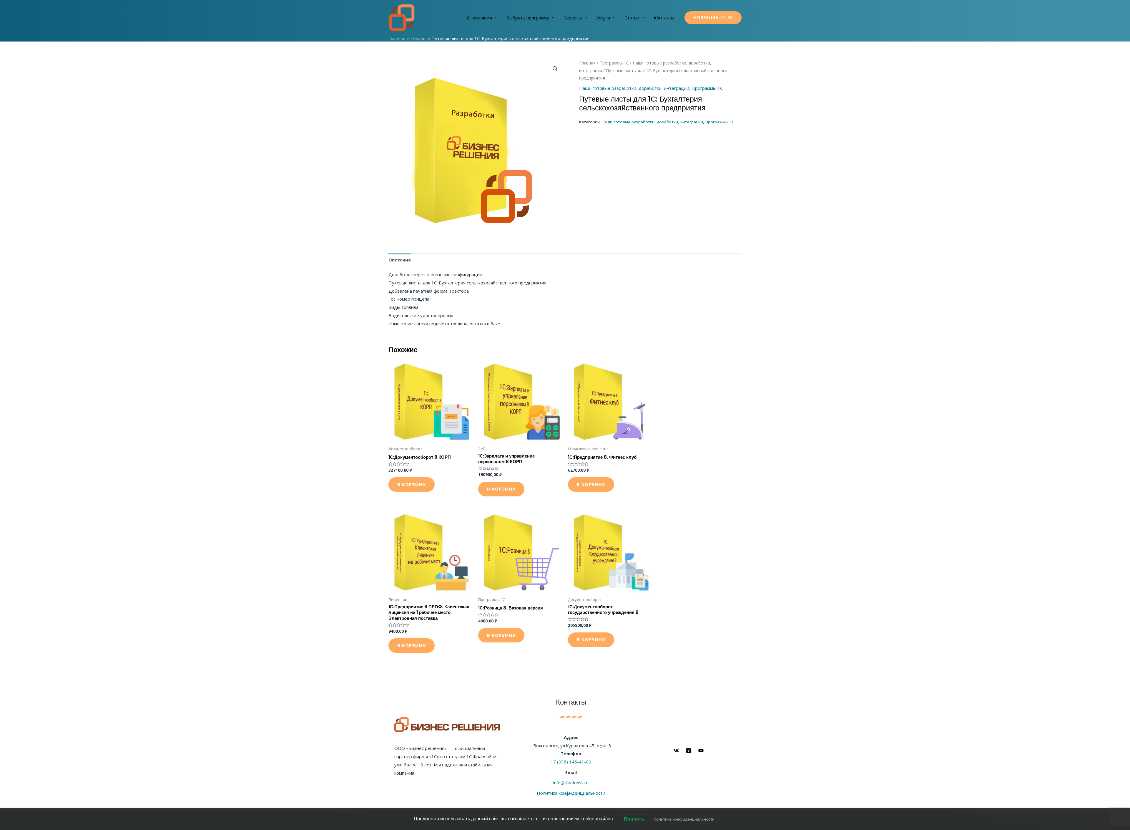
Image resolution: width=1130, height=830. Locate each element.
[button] (555, 69)
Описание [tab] (399, 260)
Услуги (603, 18)
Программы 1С (614, 63)
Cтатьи (631, 18)
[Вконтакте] (676, 750)
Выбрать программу (527, 18)
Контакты (664, 18)
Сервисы (573, 18)
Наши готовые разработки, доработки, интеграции (634, 88)
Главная (587, 63)
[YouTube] (701, 750)
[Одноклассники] (688, 750)
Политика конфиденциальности (571, 793)
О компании (479, 18)
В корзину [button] (411, 484)
